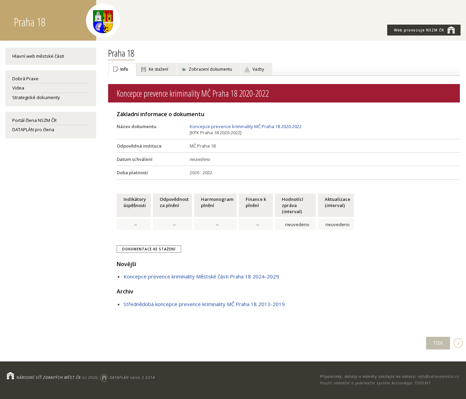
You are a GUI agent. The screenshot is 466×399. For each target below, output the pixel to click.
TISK (438, 343)
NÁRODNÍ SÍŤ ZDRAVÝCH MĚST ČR (48, 377)
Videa (18, 88)
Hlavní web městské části (38, 56)
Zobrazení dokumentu (210, 69)
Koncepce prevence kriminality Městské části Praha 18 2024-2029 (201, 276)
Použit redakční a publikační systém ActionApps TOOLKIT (375, 382)
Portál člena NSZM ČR (34, 120)
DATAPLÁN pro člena (33, 129)
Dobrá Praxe (25, 78)
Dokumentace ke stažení (149, 249)
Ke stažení (158, 69)
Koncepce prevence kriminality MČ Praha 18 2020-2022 (246, 126)
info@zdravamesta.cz (438, 376)
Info (124, 69)
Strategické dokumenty (36, 97)
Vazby (258, 69)
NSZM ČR (419, 30)
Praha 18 (121, 52)
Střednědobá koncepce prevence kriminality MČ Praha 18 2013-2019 (204, 304)
